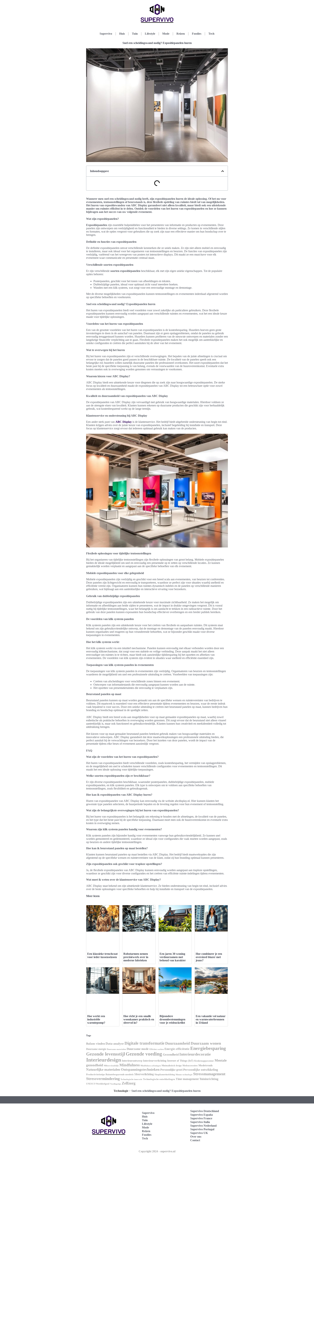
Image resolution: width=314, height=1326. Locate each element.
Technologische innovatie (131, 1079)
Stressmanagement (209, 1074)
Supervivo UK (199, 1132)
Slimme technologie (184, 1075)
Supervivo (106, 33)
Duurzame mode (138, 1049)
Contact (195, 1140)
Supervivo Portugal (202, 1129)
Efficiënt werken (156, 1049)
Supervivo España (201, 1114)
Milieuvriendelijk (111, 1066)
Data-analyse (115, 1043)
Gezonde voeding (144, 1054)
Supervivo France (201, 1118)
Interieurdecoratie (195, 1054)
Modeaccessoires (190, 1065)
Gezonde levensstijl (105, 1054)
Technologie (121, 1090)
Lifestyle (150, 33)
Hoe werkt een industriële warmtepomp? (96, 1019)
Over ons (195, 1136)
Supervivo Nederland (203, 1125)
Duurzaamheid (177, 1043)
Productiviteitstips (95, 1074)
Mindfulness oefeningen (150, 1066)
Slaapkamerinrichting (164, 1074)
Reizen (180, 33)
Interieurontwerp (132, 1060)
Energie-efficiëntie (177, 1049)
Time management (187, 1079)
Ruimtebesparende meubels (120, 1074)
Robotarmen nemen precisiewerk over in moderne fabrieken (135, 957)
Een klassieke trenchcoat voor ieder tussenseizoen (102, 955)
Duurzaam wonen (206, 1043)
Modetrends (205, 1065)
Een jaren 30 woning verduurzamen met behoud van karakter (173, 957)
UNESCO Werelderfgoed (97, 1084)
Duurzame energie (96, 1049)
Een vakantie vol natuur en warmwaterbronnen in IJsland (211, 1019)
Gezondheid (171, 1054)
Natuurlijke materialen (103, 1069)
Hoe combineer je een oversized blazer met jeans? (209, 957)
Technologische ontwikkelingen (159, 1079)
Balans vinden (95, 1043)
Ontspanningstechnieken (140, 1069)
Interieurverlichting (154, 1060)
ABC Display (123, 421)
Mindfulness (129, 1065)
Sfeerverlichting (144, 1074)
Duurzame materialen (116, 1049)
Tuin (135, 33)
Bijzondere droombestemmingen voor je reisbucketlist (172, 1019)
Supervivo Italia (200, 1122)
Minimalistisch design (172, 1065)
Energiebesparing (208, 1048)
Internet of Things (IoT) (180, 1060)
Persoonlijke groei (171, 1069)
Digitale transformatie (144, 1043)
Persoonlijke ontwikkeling (200, 1069)
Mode (165, 33)
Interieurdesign (103, 1060)
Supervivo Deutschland (204, 1111)
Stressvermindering (103, 1078)
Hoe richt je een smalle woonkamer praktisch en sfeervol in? (138, 1019)
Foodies (196, 33)
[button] (222, 171)
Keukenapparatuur (204, 1060)
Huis (122, 33)
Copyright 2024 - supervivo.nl (157, 1151)
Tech (211, 33)
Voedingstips (115, 1084)
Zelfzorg (129, 1083)
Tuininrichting (208, 1079)
